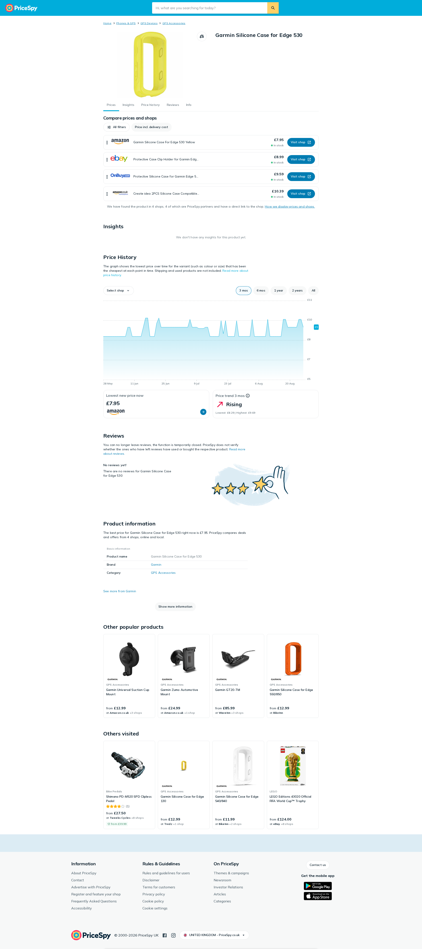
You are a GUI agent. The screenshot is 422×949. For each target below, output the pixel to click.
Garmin (156, 565)
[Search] (273, 8)
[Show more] (107, 142)
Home (107, 23)
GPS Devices (149, 23)
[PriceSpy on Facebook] (164, 935)
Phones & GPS (126, 23)
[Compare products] (202, 36)
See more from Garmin (119, 591)
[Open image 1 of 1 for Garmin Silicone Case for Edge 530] (150, 65)
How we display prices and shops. (290, 206)
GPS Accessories (174, 23)
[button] (116, 127)
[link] (129, 676)
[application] (211, 342)
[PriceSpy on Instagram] (173, 935)
